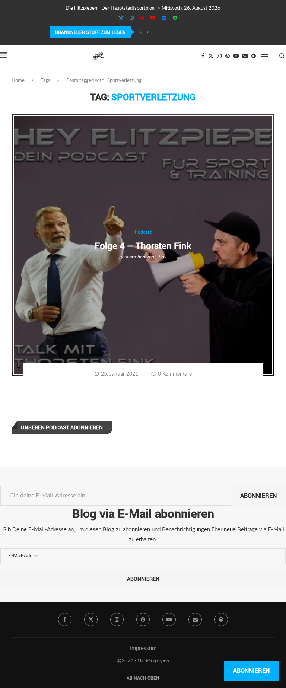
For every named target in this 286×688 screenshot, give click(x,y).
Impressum (143, 648)
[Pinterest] (142, 18)
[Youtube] (152, 18)
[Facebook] (110, 18)
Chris (160, 256)
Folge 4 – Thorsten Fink (143, 246)
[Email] (164, 18)
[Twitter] (120, 18)
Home (18, 80)
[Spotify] (175, 18)
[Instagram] (132, 18)
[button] (140, 32)
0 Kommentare (175, 374)
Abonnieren (258, 495)
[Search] (282, 56)
